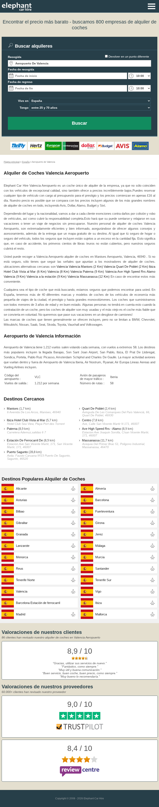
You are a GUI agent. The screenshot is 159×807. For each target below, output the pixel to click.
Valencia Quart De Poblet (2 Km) (126, 266)
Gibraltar (22, 523)
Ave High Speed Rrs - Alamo (101, 428)
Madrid (20, 614)
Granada (22, 534)
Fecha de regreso (20, 82)
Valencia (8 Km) (58, 271)
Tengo (24, 107)
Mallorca (101, 614)
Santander (102, 568)
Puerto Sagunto (17, 452)
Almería (100, 488)
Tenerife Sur (103, 580)
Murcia (100, 557)
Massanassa (91, 440)
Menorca (22, 557)
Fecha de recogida (21, 69)
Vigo (98, 591)
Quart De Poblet (93, 408)
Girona (99, 523)
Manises (12, 408)
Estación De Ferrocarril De (25, 440)
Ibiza (98, 603)
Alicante (21, 488)
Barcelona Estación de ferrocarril (38, 603)
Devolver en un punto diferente (128, 56)
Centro (86, 420)
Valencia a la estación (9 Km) (46, 276)
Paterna (12, 428)
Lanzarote (22, 545)
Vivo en (23, 100)
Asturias (21, 500)
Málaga (100, 545)
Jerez (99, 534)
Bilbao (20, 511)
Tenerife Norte (25, 580)
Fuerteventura (104, 511)
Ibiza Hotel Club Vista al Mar (26, 420)
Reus (19, 568)
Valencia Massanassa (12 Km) (88, 276)
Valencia (21, 591)
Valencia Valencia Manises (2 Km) (80, 266)
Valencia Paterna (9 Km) (87, 271)
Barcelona (102, 500)
